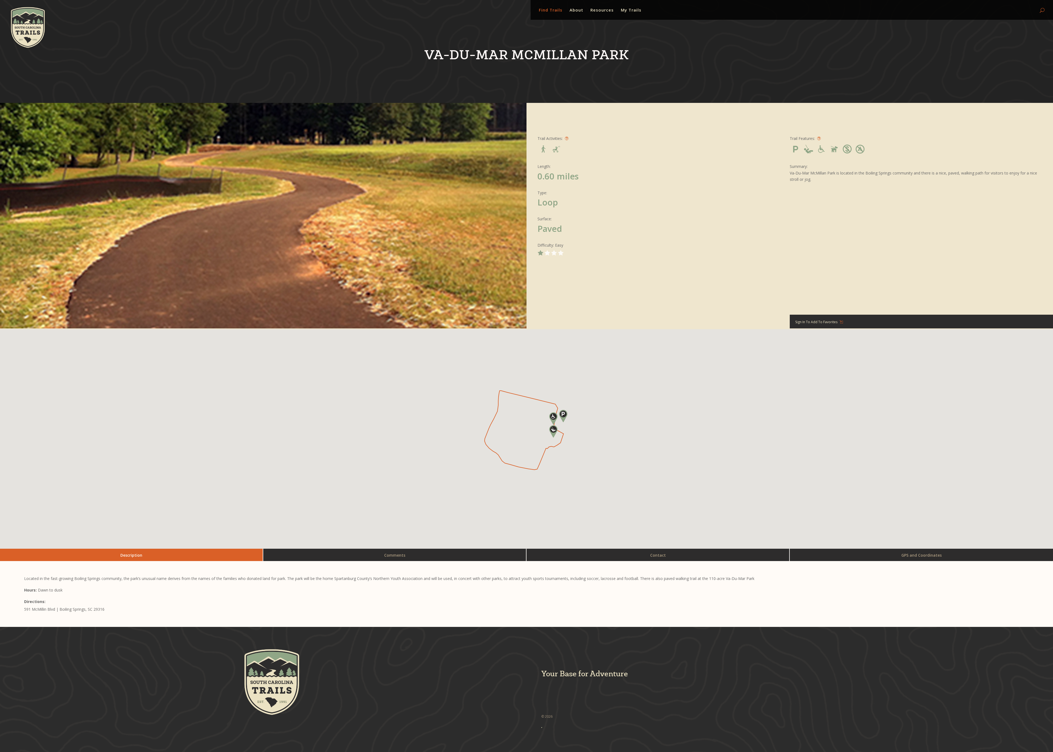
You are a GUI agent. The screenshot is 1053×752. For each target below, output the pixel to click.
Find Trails (550, 10)
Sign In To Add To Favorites (816, 322)
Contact (658, 555)
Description (131, 555)
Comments (394, 555)
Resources (602, 10)
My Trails (631, 10)
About (576, 10)
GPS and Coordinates (921, 555)
